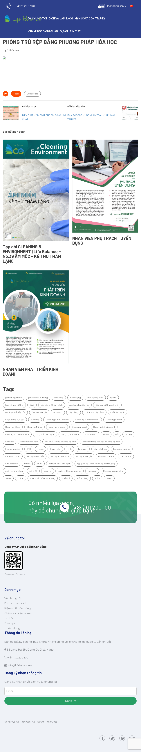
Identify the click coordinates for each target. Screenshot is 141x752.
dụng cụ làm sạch (70, 434)
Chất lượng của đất (14, 419)
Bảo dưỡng (75, 397)
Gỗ (116, 434)
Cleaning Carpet (114, 419)
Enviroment (91, 434)
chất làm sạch (117, 412)
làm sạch (82, 449)
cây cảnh (57, 412)
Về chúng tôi (37, 18)
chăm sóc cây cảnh (94, 412)
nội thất (33, 471)
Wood (109, 478)
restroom (92, 471)
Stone (8, 478)
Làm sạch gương (121, 449)
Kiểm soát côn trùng (90, 18)
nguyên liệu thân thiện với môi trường (96, 463)
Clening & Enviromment (17, 434)
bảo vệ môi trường (14, 405)
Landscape (125, 456)
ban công (58, 397)
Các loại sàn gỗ (39, 412)
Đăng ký (70, 700)
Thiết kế (66, 478)
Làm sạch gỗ (100, 449)
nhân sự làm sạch (14, 471)
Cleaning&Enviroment (104, 427)
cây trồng (73, 412)
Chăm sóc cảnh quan (43, 31)
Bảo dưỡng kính (95, 397)
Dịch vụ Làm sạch (61, 18)
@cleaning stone (13, 397)
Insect (40, 449)
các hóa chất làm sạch (52, 405)
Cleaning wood (79, 427)
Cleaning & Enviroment (57, 419)
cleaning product (57, 427)
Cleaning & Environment (87, 419)
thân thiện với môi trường (42, 478)
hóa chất (9, 441)
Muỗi (39, 463)
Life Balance (11, 463)
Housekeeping (12, 449)
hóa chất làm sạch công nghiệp (60, 441)
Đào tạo (9, 623)
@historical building (38, 397)
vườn (97, 478)
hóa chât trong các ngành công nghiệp (101, 441)
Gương (128, 434)
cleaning (35, 419)
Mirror (27, 463)
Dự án (64, 31)
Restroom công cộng (113, 471)
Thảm (21, 478)
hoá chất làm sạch (29, 441)
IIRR (29, 449)
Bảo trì (113, 397)
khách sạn (55, 449)
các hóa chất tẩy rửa (79, 405)
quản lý (47, 471)
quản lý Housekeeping (69, 471)
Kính (69, 449)
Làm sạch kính (12, 456)
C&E (32, 405)
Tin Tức (75, 31)
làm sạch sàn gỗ (83, 456)
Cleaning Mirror (34, 427)
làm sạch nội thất (35, 456)
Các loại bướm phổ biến (107, 405)
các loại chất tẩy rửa (15, 412)
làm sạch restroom (59, 456)
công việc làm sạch (45, 434)
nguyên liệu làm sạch (59, 463)
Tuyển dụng (12, 628)
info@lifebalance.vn (20, 665)
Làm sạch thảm (106, 456)
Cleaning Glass (12, 427)
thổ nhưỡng (82, 478)
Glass (106, 434)
